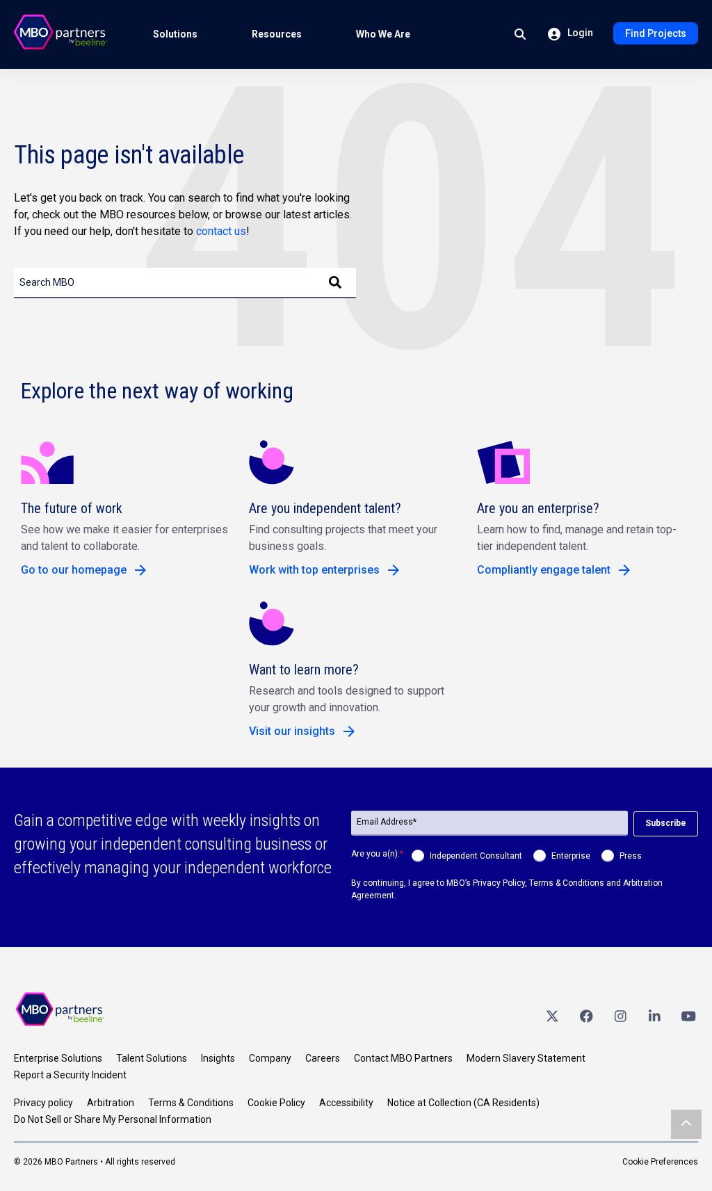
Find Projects (655, 33)
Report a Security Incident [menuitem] (70, 1074)
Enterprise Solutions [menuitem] (58, 1058)
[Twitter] (552, 1015)
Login (579, 32)
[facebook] (586, 1015)
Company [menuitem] (270, 1058)
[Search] (335, 283)
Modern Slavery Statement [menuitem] (526, 1058)
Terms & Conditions (566, 883)
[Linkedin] (654, 1015)
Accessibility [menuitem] (346, 1102)
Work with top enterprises (314, 569)
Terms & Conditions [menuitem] (191, 1102)
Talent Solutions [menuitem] (151, 1058)
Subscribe (665, 823)
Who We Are (383, 34)
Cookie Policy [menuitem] (276, 1102)
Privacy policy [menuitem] (43, 1102)
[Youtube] (688, 1015)
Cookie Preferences (660, 1162)
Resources (277, 34)
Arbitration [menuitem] (110, 1102)
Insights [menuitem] (218, 1058)
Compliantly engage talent (543, 569)
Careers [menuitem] (322, 1058)
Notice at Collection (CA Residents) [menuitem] (463, 1102)
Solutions (175, 34)
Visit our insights (292, 731)
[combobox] (185, 283)
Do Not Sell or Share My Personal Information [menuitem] (112, 1119)
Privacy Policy (499, 883)
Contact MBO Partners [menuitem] (403, 1058)
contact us (221, 231)
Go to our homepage (74, 569)
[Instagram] (620, 1015)
